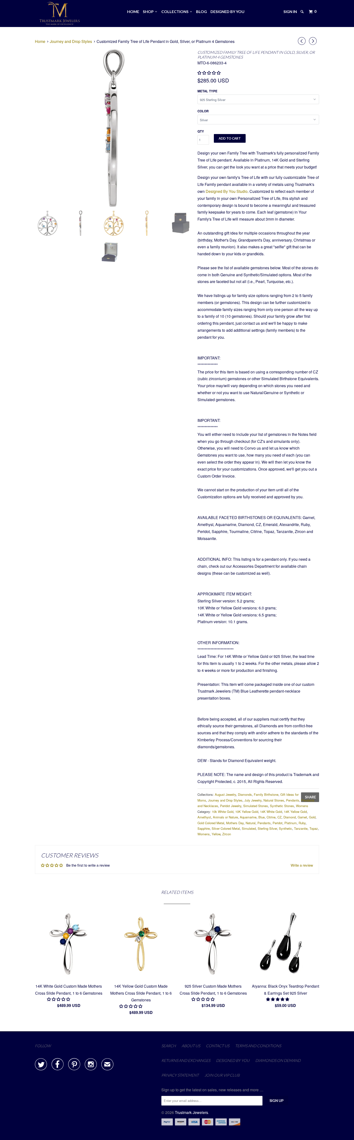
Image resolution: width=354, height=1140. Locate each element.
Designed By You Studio (227, 191)
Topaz (313, 828)
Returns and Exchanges (185, 1060)
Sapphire (203, 828)
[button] (59, 999)
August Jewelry (225, 794)
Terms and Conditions (258, 1045)
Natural (251, 823)
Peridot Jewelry (230, 805)
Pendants (292, 800)
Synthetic (285, 828)
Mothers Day (235, 823)
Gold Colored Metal (210, 823)
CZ (279, 817)
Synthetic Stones (282, 805)
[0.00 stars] (209, 72)
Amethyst (204, 817)
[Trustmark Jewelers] (59, 13)
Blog (201, 11)
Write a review (302, 865)
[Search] (302, 11)
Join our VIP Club (222, 1075)
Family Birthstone (266, 794)
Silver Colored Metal (226, 828)
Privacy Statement (180, 1075)
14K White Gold (271, 811)
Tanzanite (301, 828)
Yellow (216, 834)
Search (168, 1045)
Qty (200, 131)
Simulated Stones (255, 805)
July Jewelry (253, 800)
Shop (149, 11)
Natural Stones (273, 800)
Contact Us (217, 1045)
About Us (191, 1045)
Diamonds (245, 794)
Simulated (249, 828)
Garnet (302, 817)
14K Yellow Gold (295, 811)
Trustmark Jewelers (191, 1112)
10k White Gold (222, 811)
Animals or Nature (225, 817)
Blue (261, 817)
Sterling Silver (267, 828)
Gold (312, 817)
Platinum (290, 823)
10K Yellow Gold (246, 811)
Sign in (290, 11)
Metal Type (207, 91)
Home (133, 11)
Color (203, 111)
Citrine (271, 817)
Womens (302, 805)
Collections (175, 11)
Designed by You (227, 11)
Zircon (226, 834)
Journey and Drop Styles (225, 800)
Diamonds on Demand (278, 1060)
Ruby (302, 823)
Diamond (289, 817)
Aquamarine (248, 817)
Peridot (277, 823)
